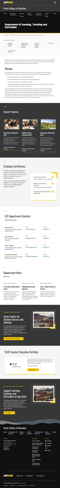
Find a (40, 475)
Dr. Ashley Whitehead (11, 254)
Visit (29, 475)
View (6, 447)
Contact (54, 13)
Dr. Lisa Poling (9, 236)
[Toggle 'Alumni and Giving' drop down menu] (51, 13)
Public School (35, 451)
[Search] (55, 2)
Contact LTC (50, 43)
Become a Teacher (22, 15)
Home (6, 35)
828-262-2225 (46, 229)
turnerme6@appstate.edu (31, 247)
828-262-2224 (46, 247)
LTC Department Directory (11, 51)
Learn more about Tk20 (32, 365)
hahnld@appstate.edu (30, 229)
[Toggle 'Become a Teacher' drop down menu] (25, 13)
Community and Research (39, 14)
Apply (19, 475)
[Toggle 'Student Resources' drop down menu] (33, 13)
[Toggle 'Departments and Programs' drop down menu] (18, 13)
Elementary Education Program (10, 45)
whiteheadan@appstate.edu (31, 256)
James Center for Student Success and (37, 443)
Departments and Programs (13, 14)
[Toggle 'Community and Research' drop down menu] (43, 13)
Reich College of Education (15, 8)
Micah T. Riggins (9, 245)
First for (36, 440)
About (5, 13)
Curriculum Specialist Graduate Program (37, 45)
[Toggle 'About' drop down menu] (7, 13)
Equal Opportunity (22, 485)
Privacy (31, 485)
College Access (35, 447)
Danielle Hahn (9, 227)
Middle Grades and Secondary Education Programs (24, 45)
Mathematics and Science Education (36, 456)
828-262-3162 (46, 256)
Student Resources (30, 14)
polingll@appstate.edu (30, 238)
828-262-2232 (6, 449)
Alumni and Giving (47, 15)
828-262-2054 (46, 238)
